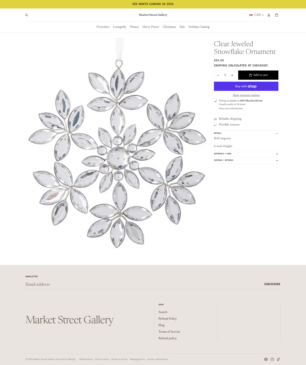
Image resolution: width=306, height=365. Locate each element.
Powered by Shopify (66, 359)
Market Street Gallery (44, 359)
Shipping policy (137, 359)
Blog (161, 325)
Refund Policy (167, 318)
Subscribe (272, 284)
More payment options (246, 95)
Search (162, 312)
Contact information (157, 359)
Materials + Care (222, 154)
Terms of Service (169, 332)
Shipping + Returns (223, 160)
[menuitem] (103, 27)
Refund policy (167, 338)
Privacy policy (102, 359)
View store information (231, 108)
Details (217, 133)
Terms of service (119, 359)
